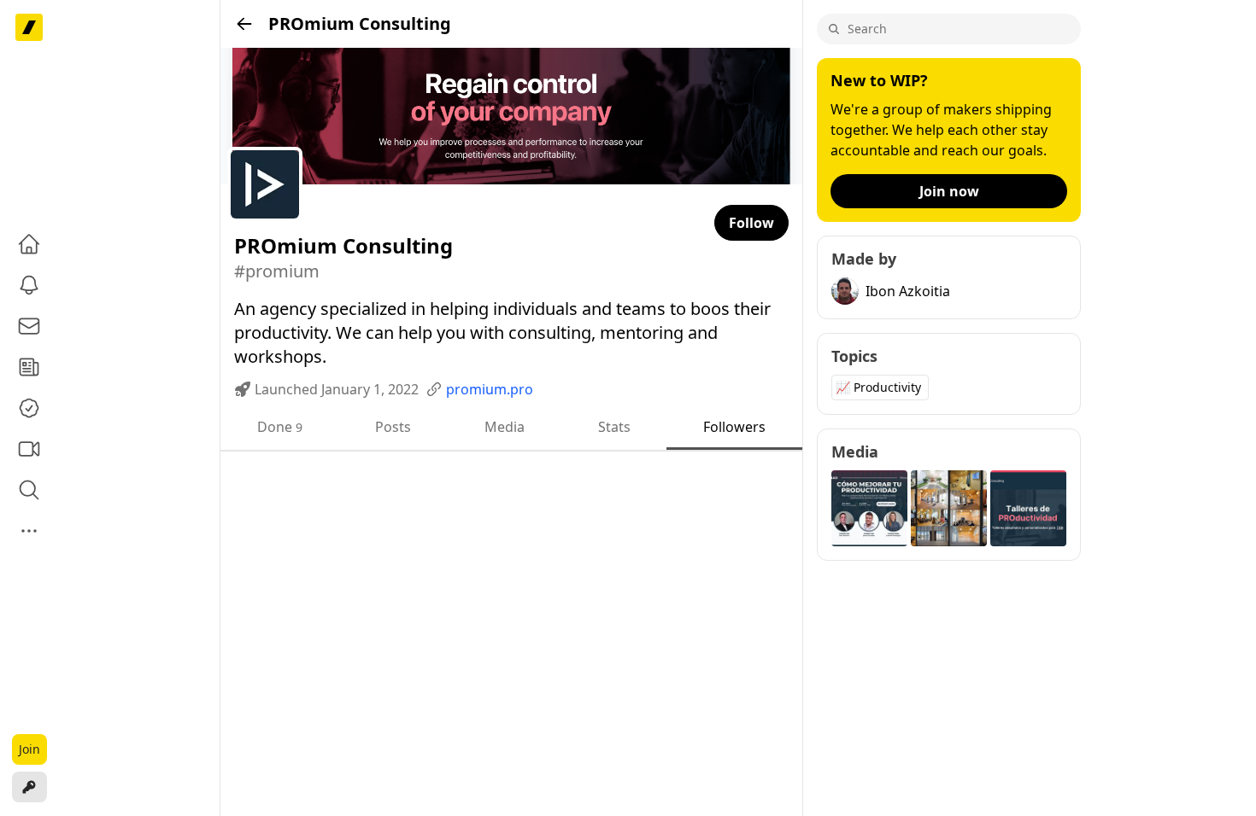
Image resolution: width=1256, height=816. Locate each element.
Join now (949, 191)
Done (279, 426)
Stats (614, 426)
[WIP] (29, 27)
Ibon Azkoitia (908, 291)
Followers (734, 426)
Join (29, 749)
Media (504, 426)
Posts (393, 426)
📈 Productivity (878, 387)
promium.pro (489, 389)
